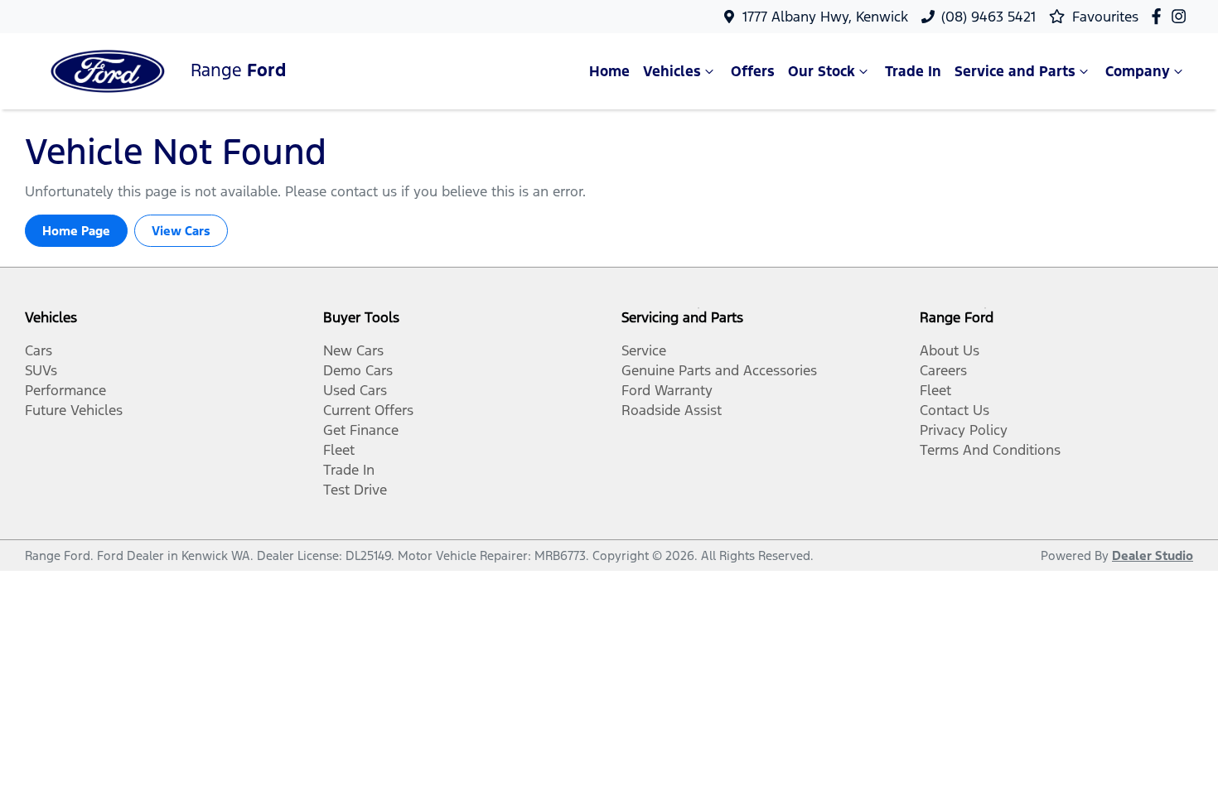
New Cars (353, 350)
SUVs (41, 370)
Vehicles (672, 71)
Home (609, 71)
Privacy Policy (964, 430)
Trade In (913, 71)
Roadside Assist (671, 410)
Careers (943, 370)
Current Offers (368, 410)
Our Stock (821, 71)
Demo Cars (358, 370)
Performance (65, 390)
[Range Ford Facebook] (1159, 16)
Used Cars (355, 390)
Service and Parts (1015, 71)
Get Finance (361, 430)
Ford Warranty (667, 390)
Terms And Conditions (990, 450)
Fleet (339, 450)
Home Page (76, 231)
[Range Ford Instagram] (1182, 16)
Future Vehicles (74, 410)
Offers (753, 71)
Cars (38, 350)
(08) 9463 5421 (988, 16)
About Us (949, 350)
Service (643, 350)
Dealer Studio (1152, 555)
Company (1137, 71)
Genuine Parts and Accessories (719, 370)
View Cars (181, 231)
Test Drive (355, 490)
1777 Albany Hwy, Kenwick (825, 16)
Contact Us (954, 410)
